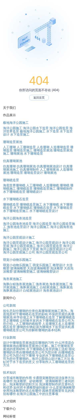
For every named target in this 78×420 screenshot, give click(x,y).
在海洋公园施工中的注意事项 (37, 394)
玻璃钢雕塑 (18, 268)
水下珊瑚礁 (51, 204)
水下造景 (52, 131)
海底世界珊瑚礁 (14, 185)
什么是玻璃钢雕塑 (62, 387)
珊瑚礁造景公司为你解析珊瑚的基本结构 (32, 330)
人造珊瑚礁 (51, 185)
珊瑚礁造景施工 (44, 188)
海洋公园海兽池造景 (17, 218)
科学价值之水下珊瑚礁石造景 (34, 317)
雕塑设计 (59, 265)
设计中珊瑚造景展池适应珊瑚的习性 (28, 342)
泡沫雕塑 (56, 268)
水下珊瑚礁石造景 (16, 199)
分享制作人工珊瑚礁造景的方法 (38, 363)
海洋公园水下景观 (26, 249)
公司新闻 (9, 305)
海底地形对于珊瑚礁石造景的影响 (38, 312)
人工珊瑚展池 (49, 169)
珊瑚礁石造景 (43, 207)
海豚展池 (66, 287)
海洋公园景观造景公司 (52, 252)
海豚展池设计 (12, 290)
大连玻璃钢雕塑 (38, 268)
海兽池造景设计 (18, 227)
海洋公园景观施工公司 (19, 252)
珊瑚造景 (16, 172)
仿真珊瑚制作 (29, 169)
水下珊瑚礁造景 (14, 191)
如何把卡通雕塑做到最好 (31, 387)
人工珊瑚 (9, 147)
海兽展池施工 (12, 279)
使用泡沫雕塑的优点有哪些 (22, 390)
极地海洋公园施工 (16, 122)
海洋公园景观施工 (23, 246)
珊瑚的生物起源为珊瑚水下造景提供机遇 (45, 327)
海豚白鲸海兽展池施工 (19, 284)
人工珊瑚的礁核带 (28, 323)
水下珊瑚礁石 (23, 207)
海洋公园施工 (12, 128)
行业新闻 (9, 337)
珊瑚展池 (16, 153)
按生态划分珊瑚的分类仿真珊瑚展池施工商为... (36, 311)
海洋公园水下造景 (36, 128)
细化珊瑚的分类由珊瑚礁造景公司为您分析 (39, 350)
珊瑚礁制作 (65, 188)
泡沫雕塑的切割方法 (23, 384)
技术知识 (9, 372)
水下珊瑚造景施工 (16, 211)
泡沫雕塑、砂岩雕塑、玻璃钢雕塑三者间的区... (38, 382)
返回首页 (39, 97)
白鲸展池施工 (49, 287)
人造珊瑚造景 (59, 147)
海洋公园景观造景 (49, 246)
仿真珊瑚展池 (12, 161)
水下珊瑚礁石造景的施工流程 (47, 349)
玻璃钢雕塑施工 (24, 271)
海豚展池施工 (29, 287)
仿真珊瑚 (9, 166)
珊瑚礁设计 (34, 191)
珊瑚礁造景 (11, 180)
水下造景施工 (19, 134)
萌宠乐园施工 (42, 265)
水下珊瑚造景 (33, 153)
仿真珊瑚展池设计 (49, 166)
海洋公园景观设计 (48, 242)
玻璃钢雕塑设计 (48, 271)
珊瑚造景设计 (33, 172)
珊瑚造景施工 (23, 150)
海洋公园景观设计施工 (19, 237)
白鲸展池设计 (32, 290)
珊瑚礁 (64, 185)
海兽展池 (42, 284)
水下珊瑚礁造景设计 (43, 211)
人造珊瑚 (43, 147)
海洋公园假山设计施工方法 (51, 358)
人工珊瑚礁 (34, 185)
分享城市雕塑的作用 (17, 378)
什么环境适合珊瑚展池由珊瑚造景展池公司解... (38, 344)
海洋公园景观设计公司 (56, 249)
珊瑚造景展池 (12, 142)
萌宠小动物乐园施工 (17, 259)
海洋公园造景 (59, 128)
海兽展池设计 (52, 290)
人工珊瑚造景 (26, 147)
